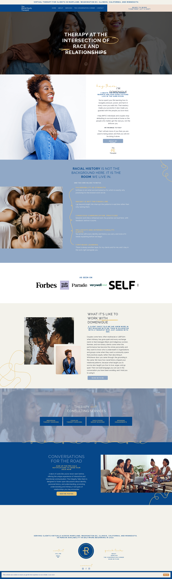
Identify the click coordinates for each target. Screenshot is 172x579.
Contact (100, 8)
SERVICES (68, 8)
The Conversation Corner (84, 8)
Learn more (51, 575)
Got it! (166, 575)
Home (54, 8)
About (60, 8)
